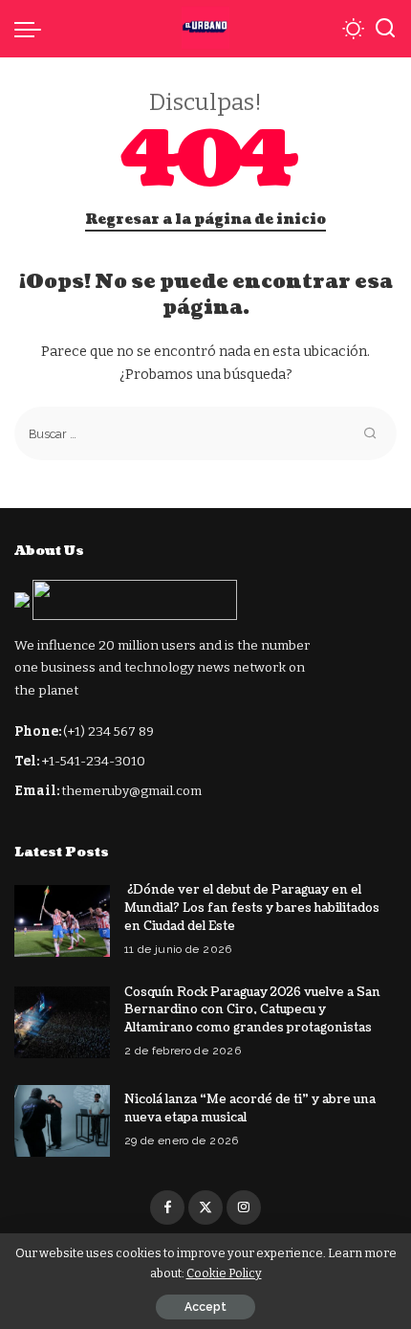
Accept (205, 1307)
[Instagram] (244, 1207)
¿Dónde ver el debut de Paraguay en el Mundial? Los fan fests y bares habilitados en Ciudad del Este (251, 907)
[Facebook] (167, 1207)
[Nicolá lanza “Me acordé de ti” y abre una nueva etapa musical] (62, 1121)
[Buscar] (385, 28)
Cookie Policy (224, 1273)
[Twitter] (205, 1207)
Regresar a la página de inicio (205, 219)
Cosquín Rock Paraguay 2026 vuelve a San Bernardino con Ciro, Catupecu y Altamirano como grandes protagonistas (252, 1010)
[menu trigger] (32, 28)
